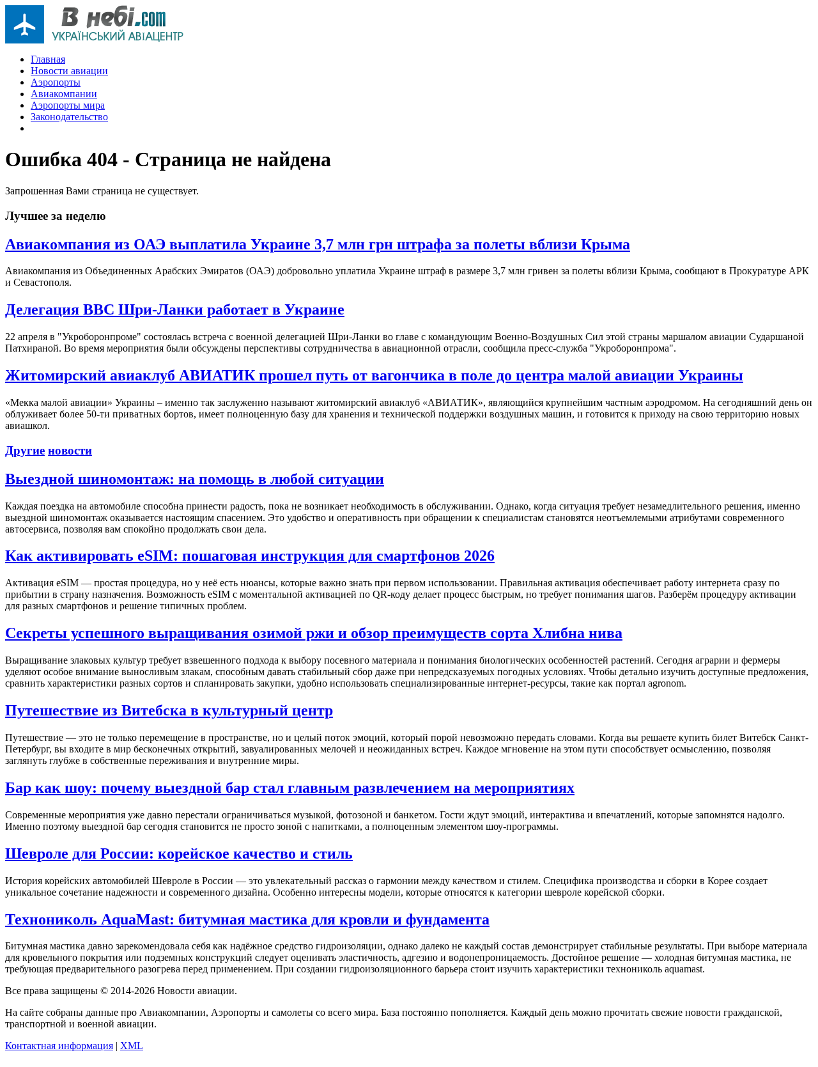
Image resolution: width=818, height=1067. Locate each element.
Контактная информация (59, 1045)
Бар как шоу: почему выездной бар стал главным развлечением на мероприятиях (290, 787)
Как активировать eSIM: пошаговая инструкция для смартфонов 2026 (250, 555)
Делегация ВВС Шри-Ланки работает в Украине (174, 309)
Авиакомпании (64, 93)
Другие (25, 450)
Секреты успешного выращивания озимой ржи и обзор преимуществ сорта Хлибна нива (313, 633)
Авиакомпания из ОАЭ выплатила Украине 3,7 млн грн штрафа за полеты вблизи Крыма (317, 244)
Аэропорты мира (68, 105)
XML (131, 1045)
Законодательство (69, 116)
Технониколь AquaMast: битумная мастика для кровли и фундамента (247, 919)
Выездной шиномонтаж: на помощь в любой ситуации (194, 479)
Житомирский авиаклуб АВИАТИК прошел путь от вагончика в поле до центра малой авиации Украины (374, 375)
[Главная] (94, 40)
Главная (48, 59)
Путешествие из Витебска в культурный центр (169, 710)
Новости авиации (69, 70)
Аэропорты (56, 82)
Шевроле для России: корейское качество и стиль (179, 853)
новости (70, 450)
